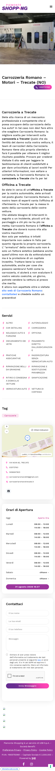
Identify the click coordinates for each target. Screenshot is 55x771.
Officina (36, 333)
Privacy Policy (30, 750)
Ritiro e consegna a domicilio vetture (16, 380)
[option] (27, 38)
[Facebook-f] (23, 764)
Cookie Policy (46, 750)
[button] (51, 6)
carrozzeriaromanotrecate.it (21, 482)
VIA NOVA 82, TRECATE (19, 463)
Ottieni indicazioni (41, 430)
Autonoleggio (40, 323)
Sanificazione (39, 377)
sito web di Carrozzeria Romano (22, 290)
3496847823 (14, 472)
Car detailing (14, 328)
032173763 (44, 87)
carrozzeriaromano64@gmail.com (23, 477)
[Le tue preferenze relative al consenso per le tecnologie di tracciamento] (50, 766)
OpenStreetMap (36, 454)
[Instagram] (31, 764)
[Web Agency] (34, 758)
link (39, 660)
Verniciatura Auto (16, 389)
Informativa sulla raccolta (10, 769)
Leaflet (24, 454)
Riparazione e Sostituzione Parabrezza (39, 369)
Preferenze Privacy (12, 750)
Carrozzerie (10, 415)
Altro (9, 323)
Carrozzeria (39, 328)
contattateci (9, 294)
